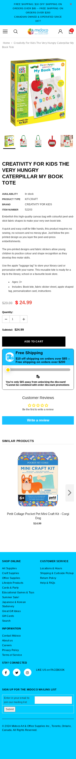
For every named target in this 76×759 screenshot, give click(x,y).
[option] (38, 92)
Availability (10, 194)
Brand (6, 204)
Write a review (38, 420)
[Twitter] (16, 672)
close (71, 4)
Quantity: (7, 312)
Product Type (11, 199)
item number (10, 209)
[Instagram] (27, 672)
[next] (69, 493)
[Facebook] (6, 672)
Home (6, 43)
